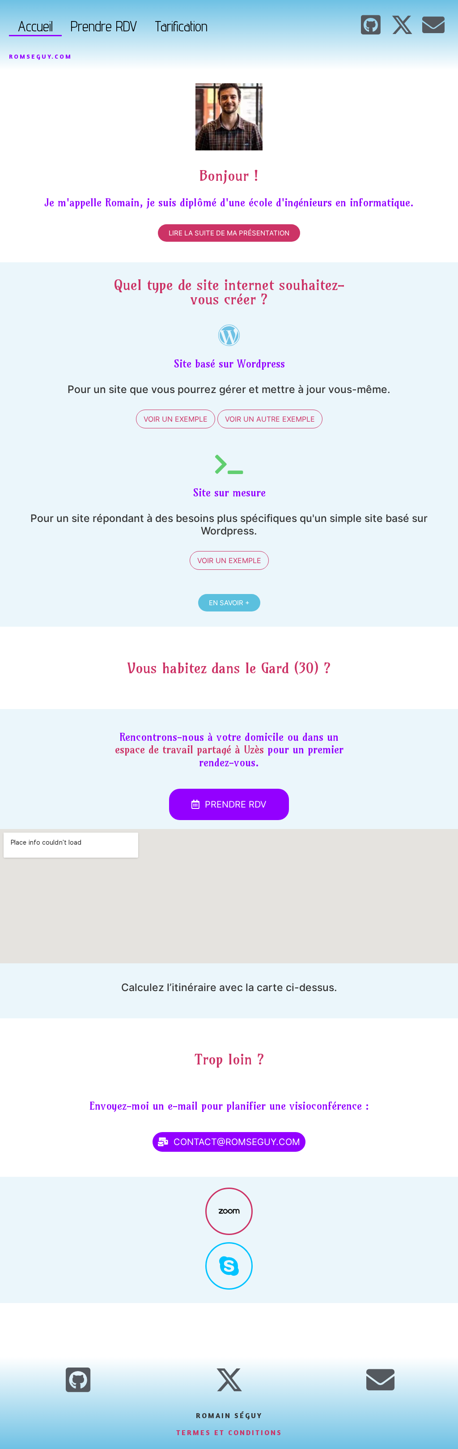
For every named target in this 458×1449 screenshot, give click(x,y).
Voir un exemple (176, 419)
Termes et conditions (229, 1432)
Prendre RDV (104, 25)
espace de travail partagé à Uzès (189, 749)
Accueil (35, 25)
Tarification (181, 25)
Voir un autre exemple (270, 419)
